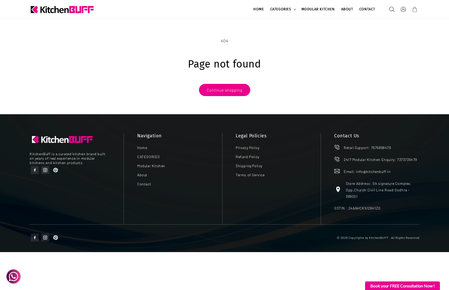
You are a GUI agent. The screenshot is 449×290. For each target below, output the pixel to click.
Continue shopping (224, 90)
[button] (282, 9)
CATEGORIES (280, 9)
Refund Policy (247, 156)
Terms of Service (250, 175)
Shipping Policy (249, 166)
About (142, 175)
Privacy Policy (247, 147)
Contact (144, 184)
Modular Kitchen (151, 166)
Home (142, 147)
